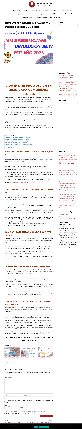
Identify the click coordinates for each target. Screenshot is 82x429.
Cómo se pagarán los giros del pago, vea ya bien (18, 141)
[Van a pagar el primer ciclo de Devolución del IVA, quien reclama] (12, 351)
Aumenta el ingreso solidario (63, 153)
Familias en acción (29, 11)
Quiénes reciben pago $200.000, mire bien (17, 142)
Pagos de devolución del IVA (71, 185)
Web (39, 395)
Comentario (8, 377)
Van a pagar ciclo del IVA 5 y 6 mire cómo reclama (27, 357)
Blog (14, 11)
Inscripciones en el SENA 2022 (68, 174)
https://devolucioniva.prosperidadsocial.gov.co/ (21, 182)
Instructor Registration (42, 17)
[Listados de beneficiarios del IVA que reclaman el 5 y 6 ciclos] (45, 351)
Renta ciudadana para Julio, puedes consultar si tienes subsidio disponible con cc (66, 77)
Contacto (61, 216)
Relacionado (11, 147)
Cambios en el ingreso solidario (67, 155)
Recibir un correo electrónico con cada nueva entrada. (20, 413)
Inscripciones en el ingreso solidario (65, 172)
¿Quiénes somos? (63, 214)
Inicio (10, 11)
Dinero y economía (71, 161)
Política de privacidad (44, 427)
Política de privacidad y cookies (67, 218)
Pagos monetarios (68, 194)
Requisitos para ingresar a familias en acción (68, 203)
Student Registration (28, 17)
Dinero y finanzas (14, 362)
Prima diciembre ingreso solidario (64, 198)
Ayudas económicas (42, 11)
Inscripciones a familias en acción (68, 170)
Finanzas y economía (66, 168)
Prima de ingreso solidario (71, 196)
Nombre (7, 395)
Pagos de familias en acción (65, 187)
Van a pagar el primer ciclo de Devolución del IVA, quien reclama (12, 357)
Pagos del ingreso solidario (68, 191)
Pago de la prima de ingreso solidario (68, 181)
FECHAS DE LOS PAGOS (70, 165)
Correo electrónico (26, 395)
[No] (80, 426)
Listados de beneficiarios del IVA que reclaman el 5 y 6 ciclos (45, 357)
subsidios (70, 205)
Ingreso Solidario (55, 11)
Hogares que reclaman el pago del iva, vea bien (18, 137)
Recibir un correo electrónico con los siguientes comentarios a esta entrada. (26, 411)
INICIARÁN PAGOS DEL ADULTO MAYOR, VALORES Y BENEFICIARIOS (22, 146)
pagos (67, 183)
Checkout (57, 17)
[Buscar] (76, 25)
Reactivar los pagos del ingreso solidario (70, 202)
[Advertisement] (28, 74)
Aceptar (36, 427)
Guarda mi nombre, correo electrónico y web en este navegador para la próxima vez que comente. (29, 401)
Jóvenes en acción (66, 11)
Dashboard (71, 14)
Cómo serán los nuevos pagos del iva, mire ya (18, 139)
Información (63, 14)
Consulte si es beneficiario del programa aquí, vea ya (20, 144)
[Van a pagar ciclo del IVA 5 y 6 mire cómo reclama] (28, 351)
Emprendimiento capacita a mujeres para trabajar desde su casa (67, 90)
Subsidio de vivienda (63, 205)
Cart (51, 17)
